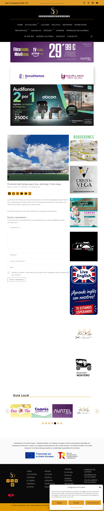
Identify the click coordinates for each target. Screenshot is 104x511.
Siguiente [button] (97, 411)
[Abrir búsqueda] (87, 36)
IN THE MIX (29, 36)
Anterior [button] (7, 411)
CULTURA (45, 25)
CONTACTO (72, 36)
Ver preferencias (93, 503)
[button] (100, 487)
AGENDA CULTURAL (45, 36)
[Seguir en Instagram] (93, 3)
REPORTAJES (21, 30)
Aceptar (59, 503)
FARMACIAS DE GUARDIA (77, 30)
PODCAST (60, 36)
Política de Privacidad (76, 507)
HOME (20, 25)
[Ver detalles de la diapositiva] (20, 411)
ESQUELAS (36, 30)
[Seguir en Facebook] (84, 3)
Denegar (76, 503)
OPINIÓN (60, 30)
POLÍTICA (56, 25)
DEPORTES (67, 25)
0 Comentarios (34, 187)
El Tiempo (23, 187)
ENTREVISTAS (81, 25)
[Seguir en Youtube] (97, 3)
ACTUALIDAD (31, 25)
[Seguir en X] (88, 3)
